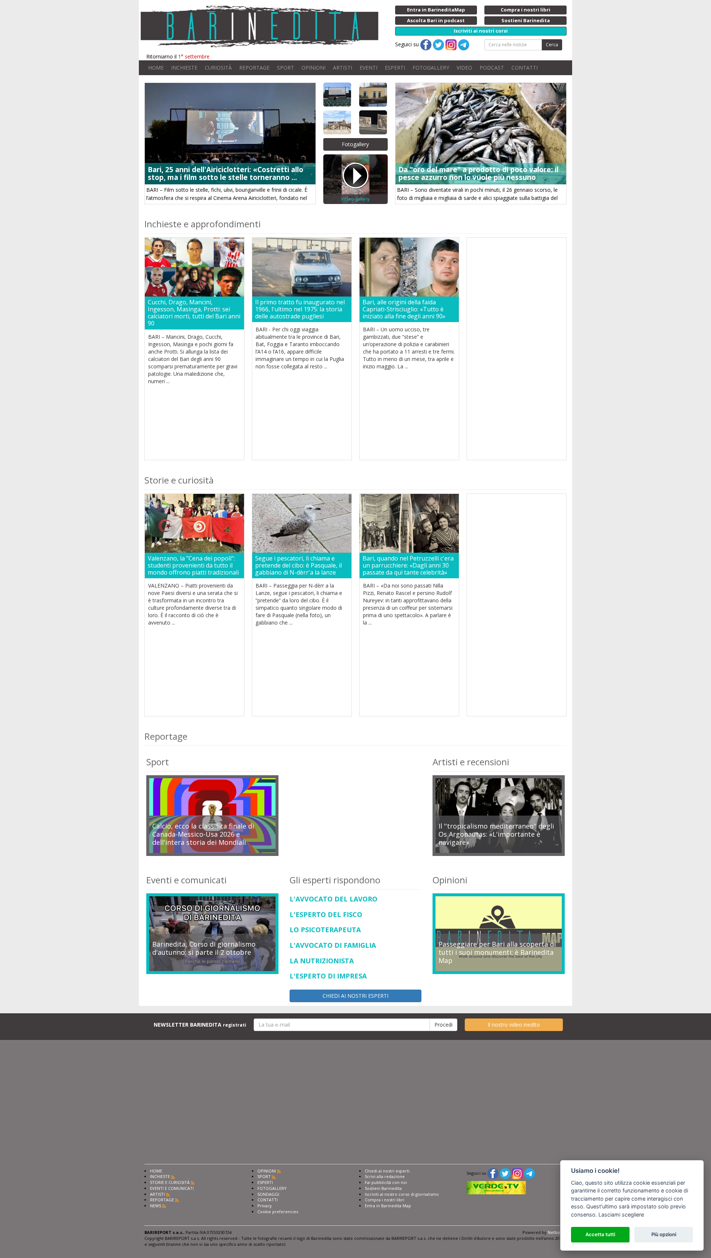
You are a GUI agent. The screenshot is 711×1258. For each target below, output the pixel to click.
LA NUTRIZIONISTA (322, 961)
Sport (157, 762)
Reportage (165, 736)
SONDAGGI (268, 1194)
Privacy (264, 1205)
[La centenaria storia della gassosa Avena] (373, 122)
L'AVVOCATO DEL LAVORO (333, 899)
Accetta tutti (600, 1234)
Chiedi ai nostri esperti (387, 1171)
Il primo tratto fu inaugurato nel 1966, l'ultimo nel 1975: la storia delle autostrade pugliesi (300, 309)
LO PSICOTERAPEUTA (325, 930)
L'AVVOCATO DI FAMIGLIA (333, 945)
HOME (156, 67)
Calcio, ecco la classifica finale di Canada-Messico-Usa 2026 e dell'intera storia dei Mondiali (203, 834)
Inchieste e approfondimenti (202, 224)
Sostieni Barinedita (383, 1188)
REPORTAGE (254, 67)
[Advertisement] (516, 349)
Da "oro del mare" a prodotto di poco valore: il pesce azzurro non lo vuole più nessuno (478, 173)
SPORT (285, 67)
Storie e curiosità (179, 480)
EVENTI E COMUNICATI (172, 1188)
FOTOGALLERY (431, 67)
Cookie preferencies (277, 1211)
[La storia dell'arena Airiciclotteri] (337, 95)
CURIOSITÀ (218, 67)
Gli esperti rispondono (335, 880)
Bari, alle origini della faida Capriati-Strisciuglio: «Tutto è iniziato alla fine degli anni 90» (404, 309)
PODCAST (492, 67)
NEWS (155, 1205)
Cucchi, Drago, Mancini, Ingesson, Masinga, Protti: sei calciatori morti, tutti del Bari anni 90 (194, 313)
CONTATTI (524, 67)
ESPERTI (395, 67)
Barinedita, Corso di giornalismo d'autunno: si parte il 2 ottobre (204, 948)
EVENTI (368, 67)
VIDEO (464, 67)
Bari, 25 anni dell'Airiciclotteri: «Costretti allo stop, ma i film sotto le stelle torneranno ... (225, 173)
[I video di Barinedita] (355, 179)
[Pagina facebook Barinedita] (492, 1173)
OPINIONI (313, 67)
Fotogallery (355, 144)
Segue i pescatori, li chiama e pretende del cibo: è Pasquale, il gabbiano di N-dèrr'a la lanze (298, 565)
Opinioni (450, 880)
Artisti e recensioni (471, 762)
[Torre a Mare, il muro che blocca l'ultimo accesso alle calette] (337, 122)
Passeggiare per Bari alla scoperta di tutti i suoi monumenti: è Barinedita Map (497, 952)
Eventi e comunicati (186, 880)
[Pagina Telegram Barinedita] (529, 1173)
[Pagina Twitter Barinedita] (505, 1173)
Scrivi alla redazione (385, 1176)
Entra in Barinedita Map (388, 1205)
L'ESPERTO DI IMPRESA (328, 976)
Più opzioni (663, 1234)
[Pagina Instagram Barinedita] (517, 1173)
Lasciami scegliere (621, 1214)
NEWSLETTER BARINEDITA (200, 1024)
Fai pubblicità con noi (386, 1182)
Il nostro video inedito (514, 1024)
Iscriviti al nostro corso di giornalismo (402, 1194)
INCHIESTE (184, 67)
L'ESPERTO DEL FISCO (326, 915)
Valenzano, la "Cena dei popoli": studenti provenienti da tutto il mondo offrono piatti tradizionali (193, 565)
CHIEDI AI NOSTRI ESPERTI (355, 995)
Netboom (557, 1232)
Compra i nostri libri (384, 1199)
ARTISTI (342, 67)
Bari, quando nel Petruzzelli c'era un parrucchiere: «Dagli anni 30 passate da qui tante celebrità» (408, 565)
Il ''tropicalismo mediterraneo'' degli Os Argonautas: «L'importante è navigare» (496, 834)
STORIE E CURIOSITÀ (170, 1182)
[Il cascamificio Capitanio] (373, 95)
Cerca (552, 44)
